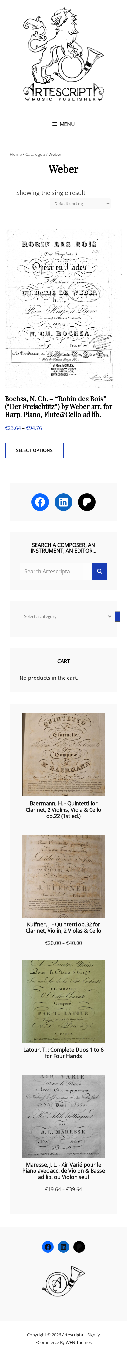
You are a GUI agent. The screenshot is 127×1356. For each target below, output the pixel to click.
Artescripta (72, 1335)
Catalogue (35, 154)
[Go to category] (117, 616)
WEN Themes (79, 1342)
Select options (34, 450)
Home (16, 154)
